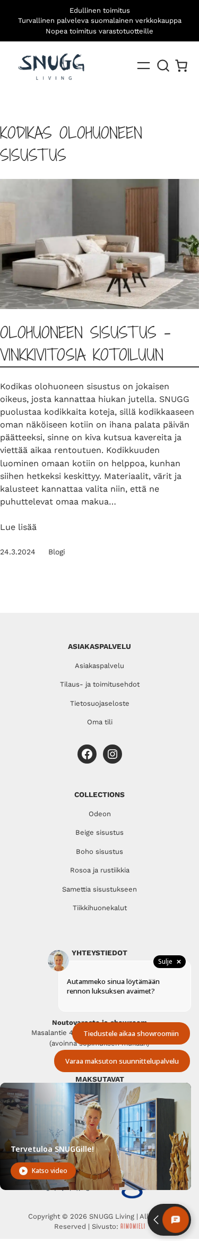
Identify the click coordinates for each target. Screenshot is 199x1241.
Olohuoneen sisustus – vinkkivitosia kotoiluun (85, 344)
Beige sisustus (99, 832)
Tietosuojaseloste (99, 703)
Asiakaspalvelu (99, 666)
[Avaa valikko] (143, 65)
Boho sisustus (99, 851)
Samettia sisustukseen (99, 889)
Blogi (56, 551)
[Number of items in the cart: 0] (181, 65)
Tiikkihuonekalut (100, 908)
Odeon (100, 814)
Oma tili (100, 722)
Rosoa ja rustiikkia (99, 870)
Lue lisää (18, 527)
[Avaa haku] (163, 65)
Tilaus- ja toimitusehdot (100, 684)
